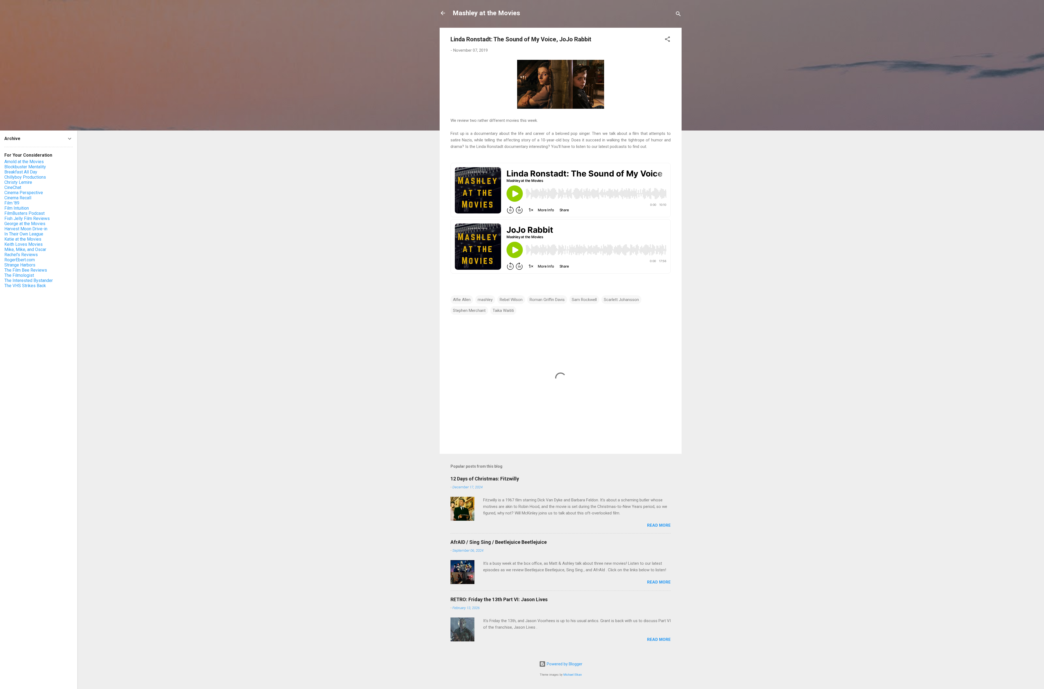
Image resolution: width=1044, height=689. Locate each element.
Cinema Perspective (23, 192)
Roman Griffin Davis (547, 299)
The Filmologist (19, 275)
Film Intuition (16, 208)
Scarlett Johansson (621, 299)
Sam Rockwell (584, 299)
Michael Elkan (572, 674)
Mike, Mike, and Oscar (25, 249)
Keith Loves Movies (23, 244)
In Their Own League (23, 234)
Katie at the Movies (22, 239)
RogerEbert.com (19, 259)
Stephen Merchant (469, 310)
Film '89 (11, 203)
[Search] (678, 15)
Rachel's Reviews (21, 254)
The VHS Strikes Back (25, 285)
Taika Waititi (503, 310)
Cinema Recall (17, 197)
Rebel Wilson (511, 299)
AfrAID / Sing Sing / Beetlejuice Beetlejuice (498, 542)
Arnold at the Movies (24, 161)
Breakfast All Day (20, 172)
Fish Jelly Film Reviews (27, 218)
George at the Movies (24, 223)
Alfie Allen (462, 299)
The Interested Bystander (28, 280)
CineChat (12, 187)
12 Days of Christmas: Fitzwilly (484, 479)
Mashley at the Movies (486, 13)
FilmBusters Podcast (24, 213)
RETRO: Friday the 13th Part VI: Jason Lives (499, 599)
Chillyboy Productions (25, 177)
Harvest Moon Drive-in (25, 228)
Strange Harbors (19, 265)
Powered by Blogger (564, 664)
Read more (659, 525)
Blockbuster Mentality (25, 166)
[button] (667, 40)
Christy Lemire (18, 182)
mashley (485, 299)
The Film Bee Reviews (25, 270)
